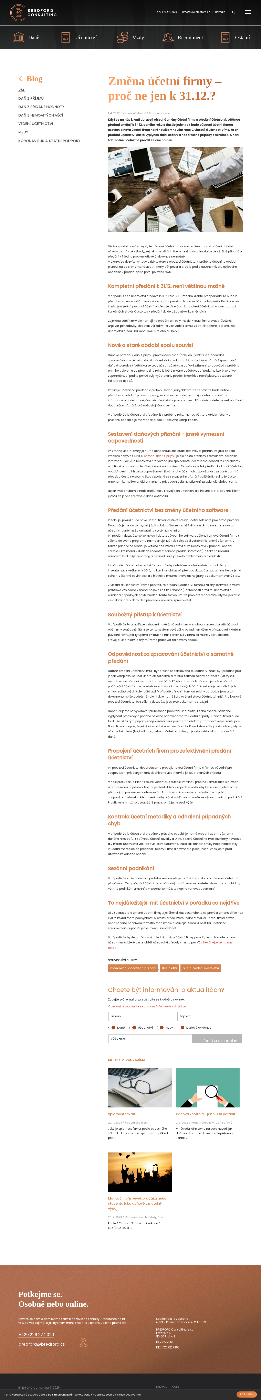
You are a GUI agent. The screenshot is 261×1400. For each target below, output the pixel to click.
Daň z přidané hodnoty (41, 106)
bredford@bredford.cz (196, 12)
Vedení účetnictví (35, 123)
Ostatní (242, 37)
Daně (33, 37)
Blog (34, 78)
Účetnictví (86, 37)
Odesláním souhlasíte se (126, 1006)
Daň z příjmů (31, 98)
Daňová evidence (198, 1027)
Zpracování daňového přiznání (133, 968)
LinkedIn (220, 12)
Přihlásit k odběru (220, 1041)
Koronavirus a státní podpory (49, 140)
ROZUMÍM (247, 1394)
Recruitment (190, 37)
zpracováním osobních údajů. (165, 1006)
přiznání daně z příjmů (160, 456)
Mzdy (138, 37)
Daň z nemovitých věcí (40, 115)
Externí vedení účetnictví (200, 968)
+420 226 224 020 (166, 12)
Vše (21, 89)
